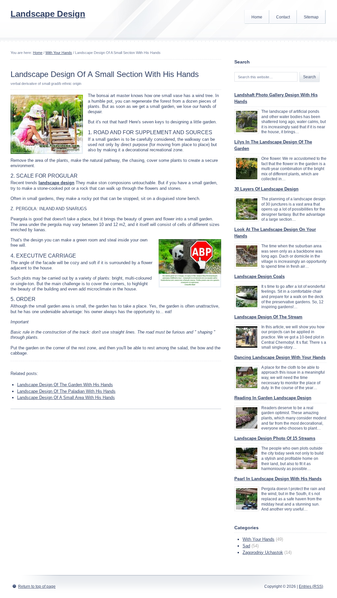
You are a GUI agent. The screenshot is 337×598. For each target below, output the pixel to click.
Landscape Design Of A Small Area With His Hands (66, 397)
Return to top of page (37, 586)
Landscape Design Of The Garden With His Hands (65, 384)
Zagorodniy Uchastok (263, 552)
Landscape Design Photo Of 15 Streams (274, 438)
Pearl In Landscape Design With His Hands (278, 478)
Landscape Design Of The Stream (268, 316)
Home (256, 17)
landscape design (56, 182)
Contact (283, 17)
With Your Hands (58, 53)
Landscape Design (48, 14)
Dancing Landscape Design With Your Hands (279, 357)
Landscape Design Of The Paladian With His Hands (66, 391)
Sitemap (311, 17)
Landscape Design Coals (259, 276)
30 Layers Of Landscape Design (266, 189)
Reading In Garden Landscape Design (272, 397)
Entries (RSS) (311, 586)
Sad (246, 545)
